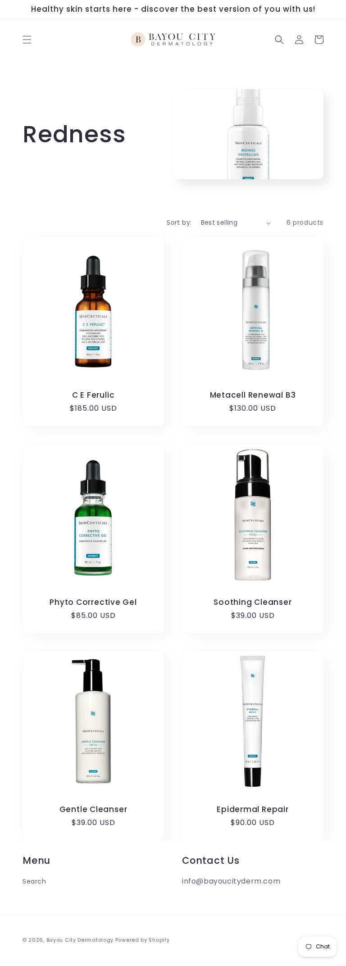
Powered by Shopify (142, 939)
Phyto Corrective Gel (93, 602)
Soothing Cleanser (252, 602)
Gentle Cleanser (93, 809)
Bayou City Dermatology (80, 939)
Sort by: (179, 222)
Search (34, 881)
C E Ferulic (93, 395)
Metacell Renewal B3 (253, 395)
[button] (27, 40)
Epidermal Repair (252, 809)
